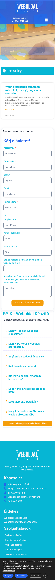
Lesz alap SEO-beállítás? (23, 401)
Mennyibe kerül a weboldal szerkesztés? (24, 345)
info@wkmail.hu (20, 18)
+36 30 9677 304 (21, 21)
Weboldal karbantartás (16, 554)
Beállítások (35, 576)
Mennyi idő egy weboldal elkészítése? (23, 332)
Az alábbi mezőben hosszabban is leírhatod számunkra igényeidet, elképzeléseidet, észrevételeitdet (24, 279)
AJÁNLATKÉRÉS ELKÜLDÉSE (27, 303)
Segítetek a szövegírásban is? (26, 356)
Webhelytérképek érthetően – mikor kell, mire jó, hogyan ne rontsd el (23, 90)
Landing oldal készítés (15, 540)
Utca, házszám (10, 246)
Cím (5, 215)
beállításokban (9, 571)
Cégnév (6, 175)
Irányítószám (9, 219)
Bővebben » (10, 110)
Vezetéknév (8, 148)
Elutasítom (21, 576)
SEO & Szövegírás (13, 549)
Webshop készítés (13, 545)
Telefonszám (9, 202)
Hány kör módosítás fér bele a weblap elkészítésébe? (26, 413)
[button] (46, 20)
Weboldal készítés (13, 535)
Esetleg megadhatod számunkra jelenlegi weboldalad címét (22, 261)
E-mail (6, 188)
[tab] (27, 332)
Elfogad (8, 576)
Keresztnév (8, 161)
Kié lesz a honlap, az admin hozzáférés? (24, 377)
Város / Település (11, 233)
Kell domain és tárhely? (22, 366)
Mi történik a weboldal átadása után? (26, 390)
